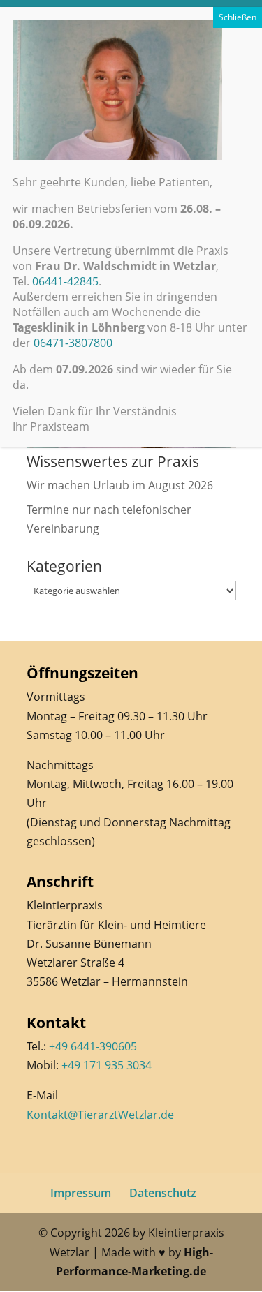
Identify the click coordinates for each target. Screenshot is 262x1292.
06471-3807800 (73, 342)
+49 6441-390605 (93, 1046)
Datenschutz (162, 1193)
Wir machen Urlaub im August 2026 (120, 485)
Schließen (237, 17)
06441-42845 (65, 281)
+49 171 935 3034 (106, 1065)
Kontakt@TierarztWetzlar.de (100, 1114)
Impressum (80, 1193)
